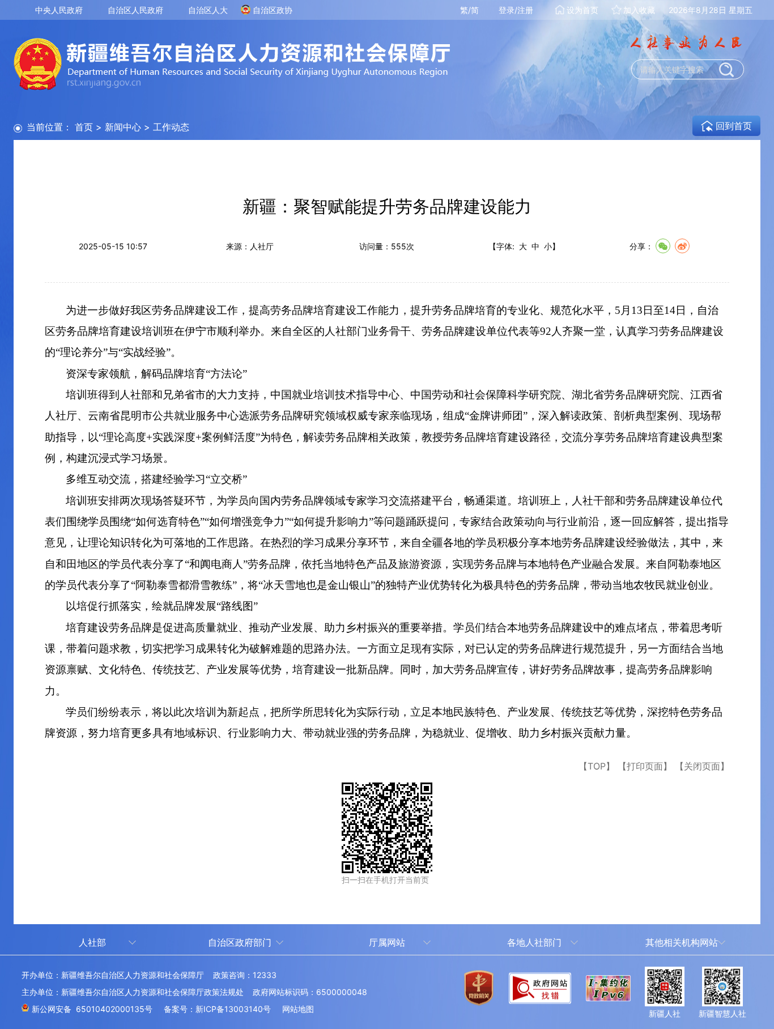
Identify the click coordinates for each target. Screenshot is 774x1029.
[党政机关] (479, 995)
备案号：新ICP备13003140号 (217, 1009)
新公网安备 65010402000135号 (92, 1009)
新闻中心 (123, 127)
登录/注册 (516, 10)
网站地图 (298, 1009)
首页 (84, 127)
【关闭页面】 (702, 766)
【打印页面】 (645, 766)
